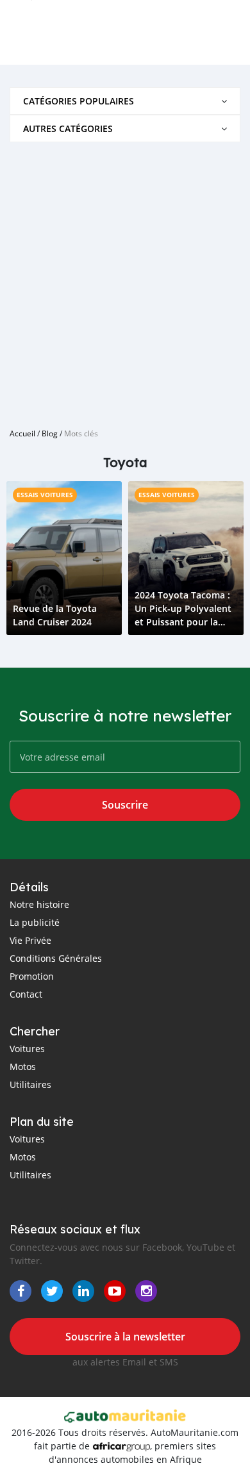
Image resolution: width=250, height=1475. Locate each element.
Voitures (27, 1048)
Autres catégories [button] (68, 128)
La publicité (35, 922)
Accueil (22, 433)
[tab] (125, 101)
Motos (23, 1066)
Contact (26, 994)
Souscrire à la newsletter (125, 1337)
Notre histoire (39, 904)
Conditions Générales (56, 958)
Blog (50, 433)
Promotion (32, 976)
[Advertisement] (125, 280)
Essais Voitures (45, 494)
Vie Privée (30, 940)
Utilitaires (30, 1084)
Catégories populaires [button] (78, 101)
